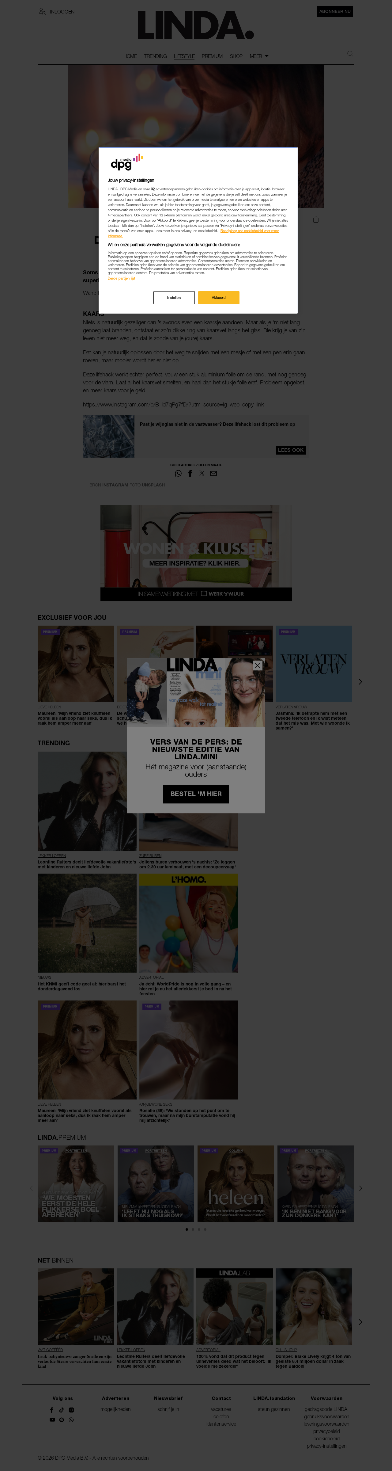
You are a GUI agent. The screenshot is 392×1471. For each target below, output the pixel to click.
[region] (198, 230)
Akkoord (219, 297)
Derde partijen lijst (121, 278)
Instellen (174, 297)
